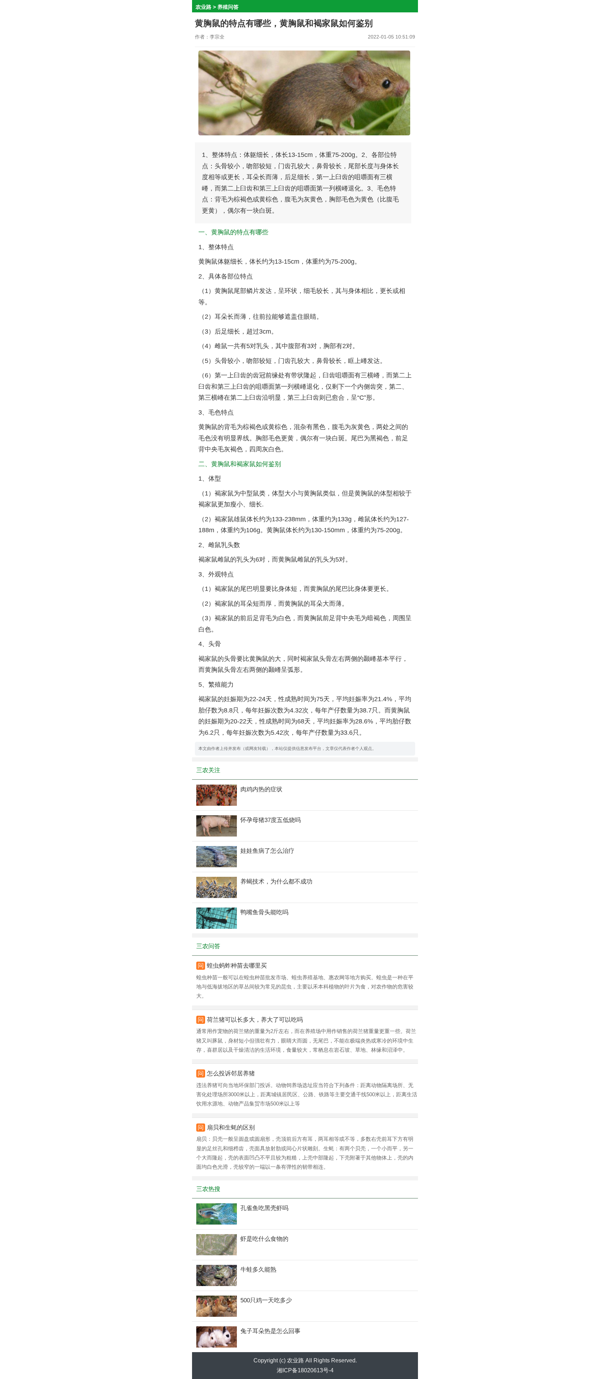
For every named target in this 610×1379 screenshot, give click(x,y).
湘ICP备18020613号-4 (305, 1370)
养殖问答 (228, 7)
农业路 (203, 7)
